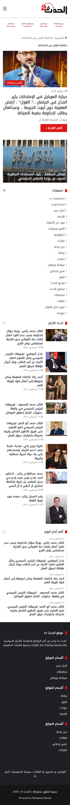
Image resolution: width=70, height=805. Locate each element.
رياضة (61, 253)
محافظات (59, 295)
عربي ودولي (57, 271)
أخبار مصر (59, 211)
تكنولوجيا (59, 235)
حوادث (61, 241)
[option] (35, 161)
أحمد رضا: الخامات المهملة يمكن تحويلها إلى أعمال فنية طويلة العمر (24, 381)
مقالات (61, 301)
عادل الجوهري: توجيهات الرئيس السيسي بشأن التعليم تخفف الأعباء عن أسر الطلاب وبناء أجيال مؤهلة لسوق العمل (23, 360)
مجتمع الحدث (57, 289)
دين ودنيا (59, 247)
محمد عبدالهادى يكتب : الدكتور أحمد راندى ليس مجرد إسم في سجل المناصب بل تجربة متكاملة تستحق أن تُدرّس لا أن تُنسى (24, 480)
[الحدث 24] (54, 8)
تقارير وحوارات (56, 229)
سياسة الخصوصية (21, 771)
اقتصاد (61, 217)
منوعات (60, 313)
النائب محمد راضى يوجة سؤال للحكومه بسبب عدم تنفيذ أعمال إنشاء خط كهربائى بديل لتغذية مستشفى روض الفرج (24, 337)
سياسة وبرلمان (56, 265)
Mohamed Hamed (41, 797)
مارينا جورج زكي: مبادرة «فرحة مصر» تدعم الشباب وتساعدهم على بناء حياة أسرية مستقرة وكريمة (25, 452)
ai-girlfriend (58, 205)
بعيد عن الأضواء (55, 223)
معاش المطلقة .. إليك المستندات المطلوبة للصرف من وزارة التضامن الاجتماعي (36, 176)
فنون (62, 277)
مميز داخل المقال (55, 307)
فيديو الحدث (57, 283)
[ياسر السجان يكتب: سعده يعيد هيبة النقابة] (56, 509)
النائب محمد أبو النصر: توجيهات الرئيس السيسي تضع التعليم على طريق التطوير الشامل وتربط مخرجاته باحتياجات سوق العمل (23, 429)
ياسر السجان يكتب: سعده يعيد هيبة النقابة (25, 498)
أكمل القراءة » (53, 128)
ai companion (57, 198)
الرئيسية (60, 37)
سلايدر (61, 259)
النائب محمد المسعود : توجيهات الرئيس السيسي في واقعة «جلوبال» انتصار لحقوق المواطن (24, 408)
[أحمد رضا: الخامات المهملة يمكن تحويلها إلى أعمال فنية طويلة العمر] (56, 387)
